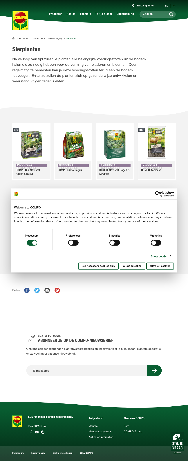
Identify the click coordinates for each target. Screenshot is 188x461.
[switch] (73, 243)
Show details (159, 256)
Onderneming (125, 14)
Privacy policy (38, 453)
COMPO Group (133, 431)
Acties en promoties (101, 437)
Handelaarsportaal (100, 431)
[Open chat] (177, 443)
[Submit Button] (154, 370)
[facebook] (27, 290)
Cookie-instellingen (63, 453)
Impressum (18, 453)
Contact (94, 426)
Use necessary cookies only (98, 266)
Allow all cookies (160, 266)
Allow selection (132, 266)
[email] (47, 290)
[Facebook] (31, 432)
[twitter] (37, 290)
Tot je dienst (103, 14)
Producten (55, 14)
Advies (71, 14)
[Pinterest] (43, 432)
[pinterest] (57, 290)
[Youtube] (37, 432)
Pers (126, 426)
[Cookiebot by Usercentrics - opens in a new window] (158, 194)
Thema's (85, 14)
